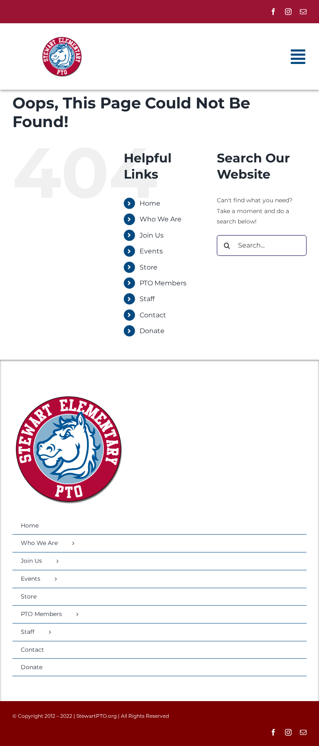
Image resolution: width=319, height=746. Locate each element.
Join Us (152, 235)
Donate (152, 331)
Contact (153, 315)
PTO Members (163, 283)
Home (150, 203)
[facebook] (273, 11)
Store (148, 267)
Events (151, 251)
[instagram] (288, 11)
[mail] (303, 11)
